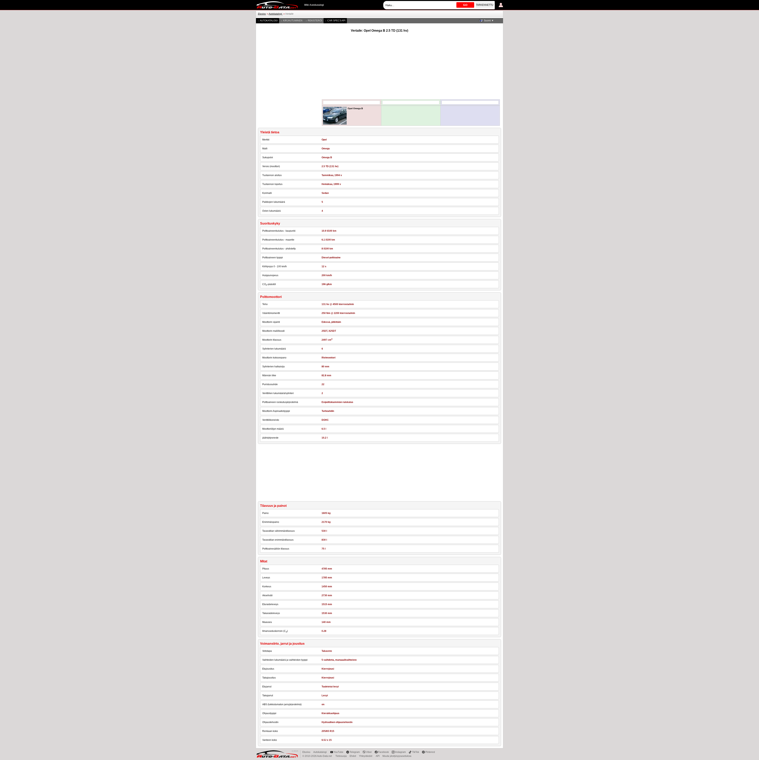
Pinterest (430, 752)
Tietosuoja (341, 756)
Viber (369, 752)
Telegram (355, 752)
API (378, 756)
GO (465, 5)
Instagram (400, 752)
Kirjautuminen (292, 20)
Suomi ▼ (489, 20)
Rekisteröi (315, 20)
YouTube (338, 752)
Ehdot (353, 756)
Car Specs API (336, 20)
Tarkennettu (484, 5)
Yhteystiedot (366, 756)
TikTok (415, 752)
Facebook (383, 752)
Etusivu (262, 13)
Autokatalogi (276, 13)
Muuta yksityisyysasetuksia (396, 756)
